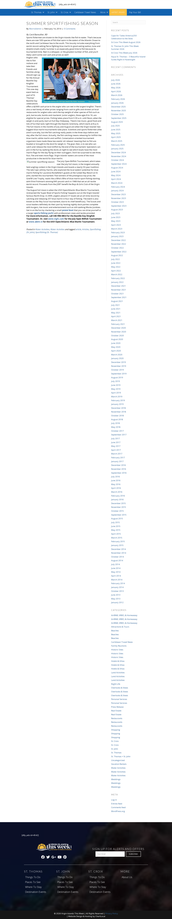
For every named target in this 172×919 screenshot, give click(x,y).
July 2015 (115, 522)
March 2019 (116, 396)
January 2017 (117, 461)
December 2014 (118, 549)
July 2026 (115, 80)
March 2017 (116, 453)
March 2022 (116, 274)
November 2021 (118, 289)
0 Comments (69, 28)
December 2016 (118, 465)
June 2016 (115, 480)
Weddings (116, 779)
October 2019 (117, 369)
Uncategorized (118, 760)
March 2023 (116, 228)
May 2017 (115, 446)
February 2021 (118, 324)
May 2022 (115, 266)
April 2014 (116, 575)
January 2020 (117, 358)
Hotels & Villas (117, 661)
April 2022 (116, 270)
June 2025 (115, 129)
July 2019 (115, 381)
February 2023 (118, 232)
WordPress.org (118, 811)
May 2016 (115, 484)
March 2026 (116, 95)
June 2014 (115, 568)
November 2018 (118, 411)
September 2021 (118, 297)
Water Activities (42, 229)
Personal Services (119, 699)
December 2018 (118, 408)
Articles (85, 229)
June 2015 (115, 526)
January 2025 (117, 148)
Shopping (115, 729)
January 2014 (117, 587)
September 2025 (118, 118)
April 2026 (116, 91)
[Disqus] (64, 270)
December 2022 (118, 240)
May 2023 (115, 221)
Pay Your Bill (135, 12)
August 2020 (117, 339)
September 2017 (118, 434)
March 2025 (116, 141)
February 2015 (118, 541)
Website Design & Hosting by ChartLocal (86, 916)
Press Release (117, 707)
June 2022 (115, 263)
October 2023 (117, 202)
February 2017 (118, 457)
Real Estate (116, 710)
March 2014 (116, 579)
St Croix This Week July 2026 (124, 52)
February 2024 (118, 186)
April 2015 (116, 533)
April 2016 (116, 488)
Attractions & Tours (120, 626)
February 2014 (118, 583)
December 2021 (118, 286)
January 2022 (117, 282)
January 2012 (117, 602)
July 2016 (115, 476)
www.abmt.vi (35, 221)
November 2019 (118, 366)
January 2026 (117, 103)
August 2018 (117, 419)
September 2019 (118, 373)
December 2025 (118, 106)
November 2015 (118, 507)
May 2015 (115, 530)
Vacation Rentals (118, 764)
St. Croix (64, 12)
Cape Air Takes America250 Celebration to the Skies (124, 37)
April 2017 (116, 450)
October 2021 (117, 293)
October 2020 (117, 335)
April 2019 (116, 392)
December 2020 (118, 327)
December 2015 (118, 503)
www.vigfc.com (56, 218)
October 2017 (117, 431)
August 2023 (117, 209)
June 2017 (115, 442)
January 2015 (117, 545)
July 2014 (115, 564)
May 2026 (115, 87)
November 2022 (118, 244)
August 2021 (117, 301)
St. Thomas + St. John (120, 756)
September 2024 (118, 164)
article (78, 229)
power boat (67, 210)
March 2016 (116, 492)
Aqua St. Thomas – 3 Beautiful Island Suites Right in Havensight (128, 58)
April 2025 (116, 137)
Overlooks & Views (119, 687)
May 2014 (115, 572)
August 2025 (117, 122)
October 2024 (117, 160)
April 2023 (116, 225)
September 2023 (118, 205)
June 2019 (115, 385)
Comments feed (118, 807)
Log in (114, 799)
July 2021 (115, 305)
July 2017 (115, 438)
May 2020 (115, 347)
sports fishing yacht (44, 213)
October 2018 (117, 415)
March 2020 (116, 354)
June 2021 (115, 308)
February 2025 (118, 144)
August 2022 (117, 255)
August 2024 (117, 167)
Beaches (115, 630)
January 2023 (117, 236)
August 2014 (117, 560)
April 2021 (116, 316)
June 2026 (115, 83)
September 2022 (118, 251)
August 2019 (117, 377)
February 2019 (118, 400)
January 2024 (117, 190)
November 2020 (118, 331)
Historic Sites (117, 649)
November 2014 (118, 553)
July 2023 (115, 213)
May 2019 (115, 389)
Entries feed (116, 803)
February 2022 (118, 278)
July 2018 (115, 423)
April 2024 (116, 179)
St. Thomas (36, 12)
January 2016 (117, 499)
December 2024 (118, 152)
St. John (51, 12)
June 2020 (115, 343)
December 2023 (118, 194)
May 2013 (115, 598)
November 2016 (118, 469)
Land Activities (118, 672)
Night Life (115, 684)
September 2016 (118, 472)
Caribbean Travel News (85, 12)
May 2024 (115, 175)
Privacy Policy (111, 913)
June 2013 (115, 594)
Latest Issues (118, 12)
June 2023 (115, 217)
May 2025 (115, 133)
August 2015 (117, 518)
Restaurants (116, 718)
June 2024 (115, 171)
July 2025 (115, 125)
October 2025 (117, 114)
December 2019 (118, 362)
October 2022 (117, 247)
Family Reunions (118, 645)
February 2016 (118, 495)
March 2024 (116, 183)
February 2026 (118, 99)
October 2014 (117, 556)
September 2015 (118, 514)
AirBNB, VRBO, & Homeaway (124, 615)
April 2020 (116, 350)
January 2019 (117, 404)
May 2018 (115, 427)
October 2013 (117, 591)
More (102, 12)
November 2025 (118, 110)
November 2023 (118, 198)
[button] (43, 12)
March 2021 (116, 320)
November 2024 (118, 156)
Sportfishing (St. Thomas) (46, 232)
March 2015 (116, 537)
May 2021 (115, 312)
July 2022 (115, 259)
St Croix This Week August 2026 (125, 42)
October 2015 (117, 511)
